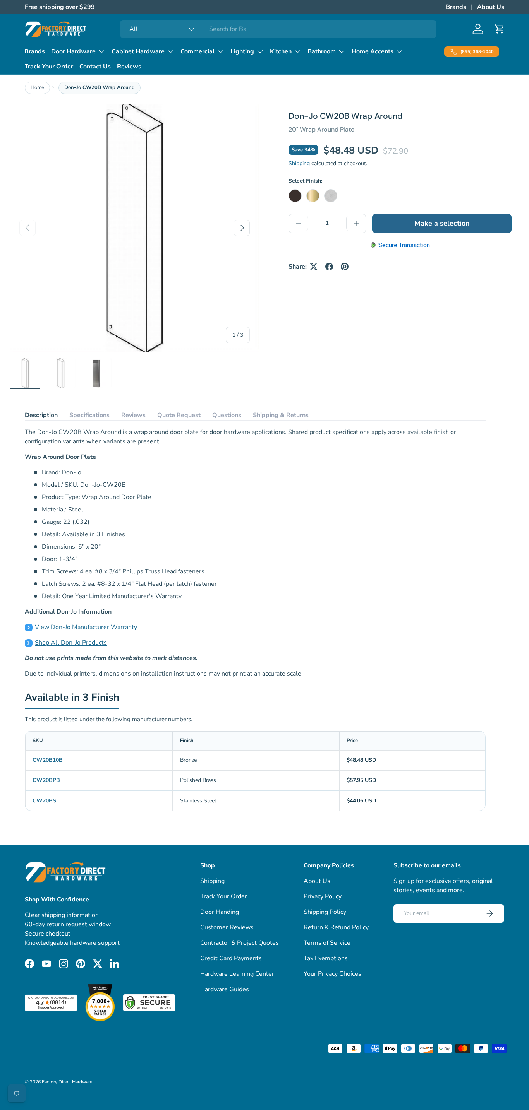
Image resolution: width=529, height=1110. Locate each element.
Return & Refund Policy (336, 927)
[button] (499, 29)
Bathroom (321, 51)
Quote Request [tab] (179, 415)
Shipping (299, 163)
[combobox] (278, 29)
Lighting (242, 51)
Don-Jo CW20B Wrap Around (99, 87)
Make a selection (442, 223)
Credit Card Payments (231, 958)
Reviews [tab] (133, 415)
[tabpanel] (255, 553)
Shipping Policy (325, 912)
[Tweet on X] (313, 266)
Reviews (129, 66)
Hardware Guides (224, 989)
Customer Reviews (227, 927)
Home (37, 87)
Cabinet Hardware (138, 51)
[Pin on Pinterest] (344, 266)
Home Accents (372, 51)
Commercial (197, 51)
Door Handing (219, 912)
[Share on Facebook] (329, 266)
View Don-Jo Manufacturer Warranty (86, 627)
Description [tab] (41, 415)
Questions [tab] (226, 415)
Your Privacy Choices (332, 974)
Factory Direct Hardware (67, 1082)
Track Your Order (48, 66)
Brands (456, 7)
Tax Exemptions (326, 958)
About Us (490, 7)
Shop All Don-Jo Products (71, 642)
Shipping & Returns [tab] (281, 415)
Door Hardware (73, 51)
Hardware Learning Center (237, 974)
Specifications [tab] (89, 415)
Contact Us (95, 66)
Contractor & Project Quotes (239, 943)
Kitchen (281, 51)
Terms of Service (327, 943)
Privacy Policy (323, 896)
